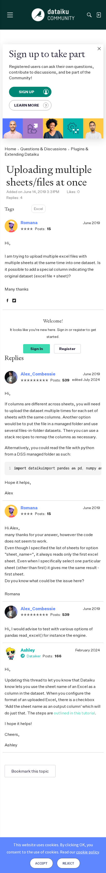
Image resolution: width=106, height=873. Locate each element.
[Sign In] (98, 15)
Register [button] (67, 348)
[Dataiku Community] (53, 15)
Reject (68, 863)
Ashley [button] (28, 650)
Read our (79, 851)
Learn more (26, 105)
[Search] (89, 15)
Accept (41, 863)
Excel (38, 208)
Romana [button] (29, 222)
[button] (99, 48)
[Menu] (10, 15)
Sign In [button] (36, 348)
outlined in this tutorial (74, 712)
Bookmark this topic (30, 771)
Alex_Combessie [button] (38, 374)
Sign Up (27, 92)
